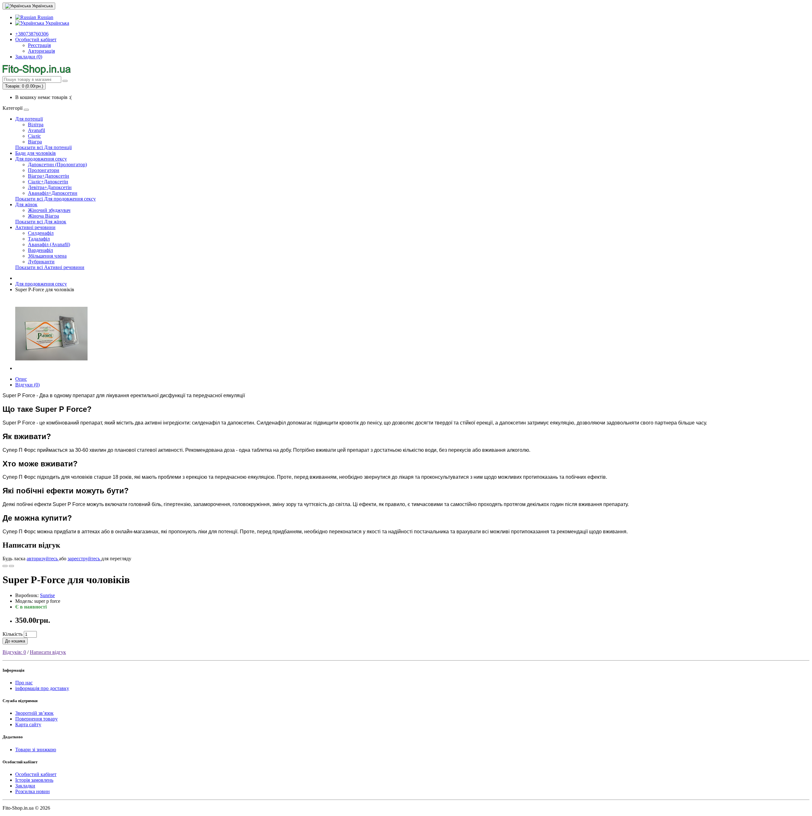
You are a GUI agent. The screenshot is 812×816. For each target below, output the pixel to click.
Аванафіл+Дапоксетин (52, 193)
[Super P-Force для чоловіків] (51, 368)
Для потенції (29, 119)
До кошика (15, 641)
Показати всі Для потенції (43, 147)
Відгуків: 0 (14, 652)
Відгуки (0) (27, 384)
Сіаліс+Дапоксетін (48, 181)
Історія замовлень (34, 780)
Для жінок (26, 204)
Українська (56, 23)
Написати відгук (48, 652)
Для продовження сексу (41, 158)
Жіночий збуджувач (49, 210)
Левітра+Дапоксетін (50, 187)
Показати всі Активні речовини (49, 267)
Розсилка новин (32, 791)
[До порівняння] (11, 566)
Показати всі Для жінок (40, 221)
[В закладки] (5, 566)
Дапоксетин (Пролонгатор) (57, 164)
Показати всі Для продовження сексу (55, 198)
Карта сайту (28, 724)
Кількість (13, 634)
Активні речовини (35, 227)
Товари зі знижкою (35, 749)
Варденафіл (40, 250)
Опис (21, 379)
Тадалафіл (39, 238)
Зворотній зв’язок (34, 713)
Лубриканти (41, 261)
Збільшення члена (47, 256)
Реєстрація (39, 45)
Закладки (25, 785)
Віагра (35, 141)
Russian (44, 17)
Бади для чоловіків (35, 153)
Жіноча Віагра (43, 216)
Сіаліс (34, 136)
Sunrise (47, 595)
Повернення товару (36, 718)
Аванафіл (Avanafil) (49, 244)
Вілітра (35, 124)
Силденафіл (41, 233)
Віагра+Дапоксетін (48, 176)
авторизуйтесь (43, 558)
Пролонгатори (43, 170)
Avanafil (36, 130)
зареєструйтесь (84, 558)
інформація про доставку (42, 688)
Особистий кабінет (35, 774)
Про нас (24, 682)
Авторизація (41, 51)
